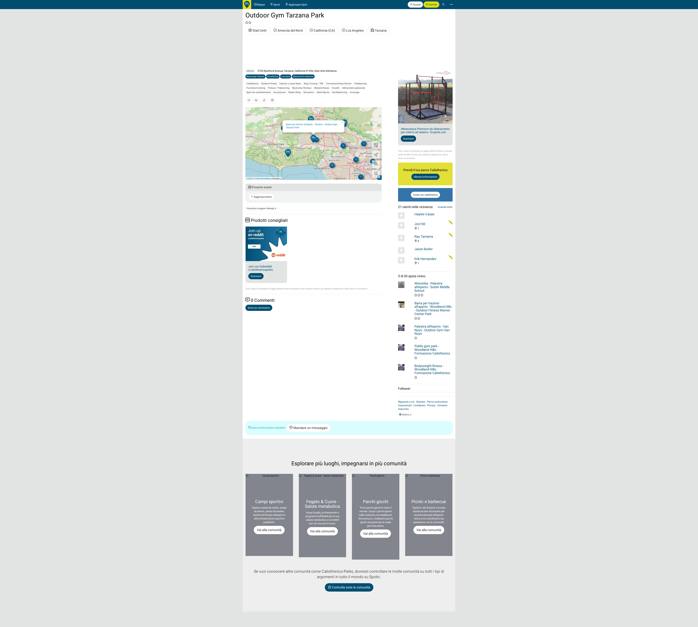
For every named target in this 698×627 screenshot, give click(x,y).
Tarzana (380, 30)
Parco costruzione (437, 401)
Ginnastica (308, 92)
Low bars (285, 76)
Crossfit (335, 88)
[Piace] (249, 100)
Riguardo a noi (406, 401)
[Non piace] (256, 100)
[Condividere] (264, 100)
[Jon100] (405, 225)
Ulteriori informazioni (425, 176)
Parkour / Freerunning (279, 88)
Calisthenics (252, 83)
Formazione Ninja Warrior (339, 83)
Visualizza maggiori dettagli (260, 208)
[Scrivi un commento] (272, 100)
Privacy (431, 405)
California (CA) (324, 30)
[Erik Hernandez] (405, 260)
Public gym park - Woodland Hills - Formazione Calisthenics (432, 349)
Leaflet (249, 178)
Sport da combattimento (258, 92)
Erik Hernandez (425, 259)
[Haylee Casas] (405, 215)
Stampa (420, 401)
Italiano (405, 414)
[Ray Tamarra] (405, 238)
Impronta (403, 409)
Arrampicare (279, 92)
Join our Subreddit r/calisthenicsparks (260, 268)
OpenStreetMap (263, 178)
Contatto (442, 405)
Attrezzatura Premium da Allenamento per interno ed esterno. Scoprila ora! (425, 130)
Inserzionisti (405, 405)
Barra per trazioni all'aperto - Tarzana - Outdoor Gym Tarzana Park (312, 126)
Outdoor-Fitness (269, 83)
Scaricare (256, 276)
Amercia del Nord (290, 30)
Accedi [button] (417, 4)
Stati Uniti (259, 30)
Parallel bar (272, 76)
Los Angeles (354, 30)
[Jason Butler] (405, 250)
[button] (376, 164)
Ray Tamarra (423, 236)
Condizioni (419, 405)
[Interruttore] (376, 145)
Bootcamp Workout (301, 88)
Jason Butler (423, 249)
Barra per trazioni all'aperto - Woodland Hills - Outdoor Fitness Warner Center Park (433, 308)
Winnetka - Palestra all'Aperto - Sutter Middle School (432, 287)
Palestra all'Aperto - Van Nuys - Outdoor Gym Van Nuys (432, 330)
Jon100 (419, 224)
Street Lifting (294, 92)
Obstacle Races (321, 88)
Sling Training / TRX (313, 83)
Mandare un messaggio (310, 428)
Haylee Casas (424, 214)
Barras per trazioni (255, 76)
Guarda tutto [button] (445, 206)
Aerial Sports (323, 92)
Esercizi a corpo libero (290, 83)
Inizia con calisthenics (425, 194)
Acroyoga (354, 92)
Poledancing (360, 83)
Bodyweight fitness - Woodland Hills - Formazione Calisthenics (432, 369)
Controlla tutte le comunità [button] (350, 587)
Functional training (255, 88)
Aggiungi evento (262, 196)
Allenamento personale (353, 88)
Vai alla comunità (269, 530)
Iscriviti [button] (432, 4)
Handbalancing (339, 92)
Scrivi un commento (259, 307)
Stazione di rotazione (303, 76)
